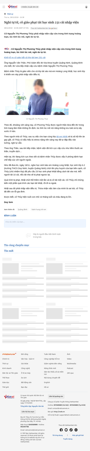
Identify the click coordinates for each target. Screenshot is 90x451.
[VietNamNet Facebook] (61, 431)
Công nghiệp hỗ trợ (52, 359)
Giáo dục (5, 382)
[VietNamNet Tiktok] (71, 431)
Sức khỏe (24, 363)
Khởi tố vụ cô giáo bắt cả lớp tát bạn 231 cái (24, 57)
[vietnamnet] (13, 9)
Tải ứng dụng (57, 435)
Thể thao (5, 378)
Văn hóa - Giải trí (27, 359)
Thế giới (5, 387)
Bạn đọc (24, 387)
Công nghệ (25, 368)
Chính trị (5, 359)
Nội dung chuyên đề (52, 378)
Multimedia (71, 363)
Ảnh (68, 354)
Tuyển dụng (67, 439)
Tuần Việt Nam (50, 354)
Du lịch (24, 378)
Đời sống (24, 354)
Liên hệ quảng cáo (56, 396)
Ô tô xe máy (25, 373)
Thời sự (10, 14)
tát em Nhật (62, 136)
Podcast (70, 368)
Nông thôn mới (50, 368)
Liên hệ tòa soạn (28, 412)
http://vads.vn (59, 412)
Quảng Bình (22, 209)
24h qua (70, 373)
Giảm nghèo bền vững (53, 363)
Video (69, 359)
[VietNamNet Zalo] (76, 431)
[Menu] (3, 7)
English (47, 382)
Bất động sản (26, 382)
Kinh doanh (6, 368)
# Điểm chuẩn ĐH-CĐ (30, 7)
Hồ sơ (46, 387)
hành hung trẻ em (39, 209)
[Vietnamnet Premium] (9, 355)
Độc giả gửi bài (78, 435)
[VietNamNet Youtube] (66, 431)
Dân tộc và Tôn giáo (10, 373)
